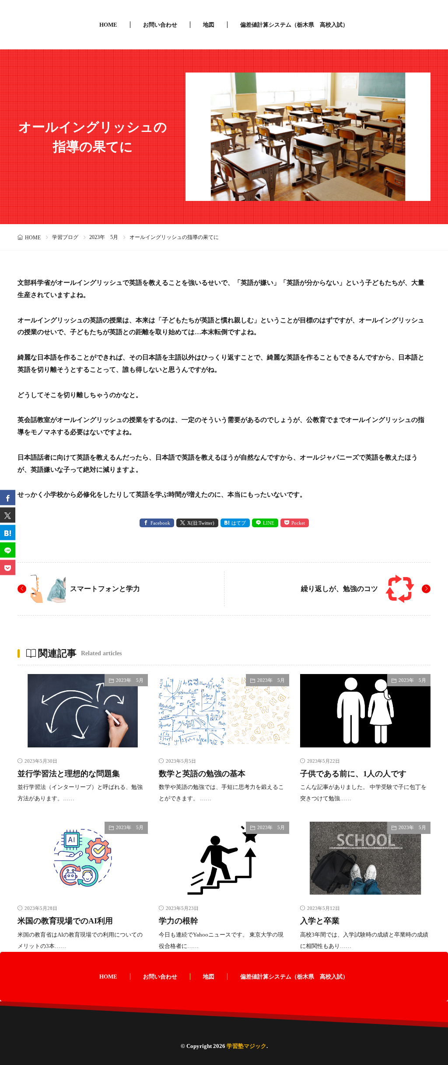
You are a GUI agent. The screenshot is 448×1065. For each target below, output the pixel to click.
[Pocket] (7, 567)
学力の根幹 (178, 920)
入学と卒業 (320, 920)
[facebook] (7, 497)
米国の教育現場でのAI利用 (65, 920)
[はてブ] (7, 532)
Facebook (160, 523)
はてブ (238, 523)
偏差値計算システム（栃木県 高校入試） (294, 24)
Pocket (298, 523)
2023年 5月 (103, 237)
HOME (108, 24)
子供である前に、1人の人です (353, 773)
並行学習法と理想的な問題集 (69, 773)
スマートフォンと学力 (105, 588)
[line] (7, 550)
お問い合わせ (160, 24)
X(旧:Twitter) (200, 523)
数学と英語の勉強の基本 (202, 773)
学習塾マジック (246, 1046)
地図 (208, 24)
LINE (268, 523)
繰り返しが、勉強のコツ (339, 588)
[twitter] (7, 515)
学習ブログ (65, 237)
